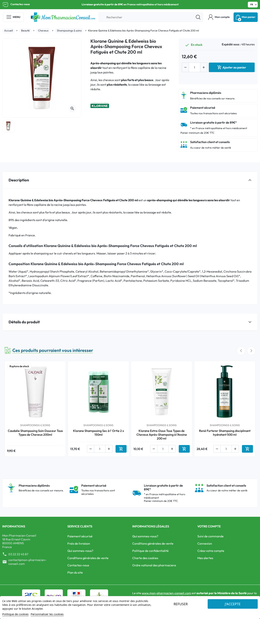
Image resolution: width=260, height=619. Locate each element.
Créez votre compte (210, 551)
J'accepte (233, 604)
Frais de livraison (78, 543)
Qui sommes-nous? (80, 551)
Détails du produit (24, 322)
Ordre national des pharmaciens (154, 565)
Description (19, 180)
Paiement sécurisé (80, 536)
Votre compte (209, 526)
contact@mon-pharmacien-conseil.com (27, 562)
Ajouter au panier (231, 67)
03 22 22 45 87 (18, 554)
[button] (219, 17)
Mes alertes (205, 558)
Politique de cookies (15, 614)
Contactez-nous (20, 4)
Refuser (181, 604)
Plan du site (75, 572)
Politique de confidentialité (150, 551)
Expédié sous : (231, 44)
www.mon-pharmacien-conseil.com (166, 593)
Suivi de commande (210, 536)
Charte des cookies (145, 558)
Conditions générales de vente (87, 558)
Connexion (204, 543)
